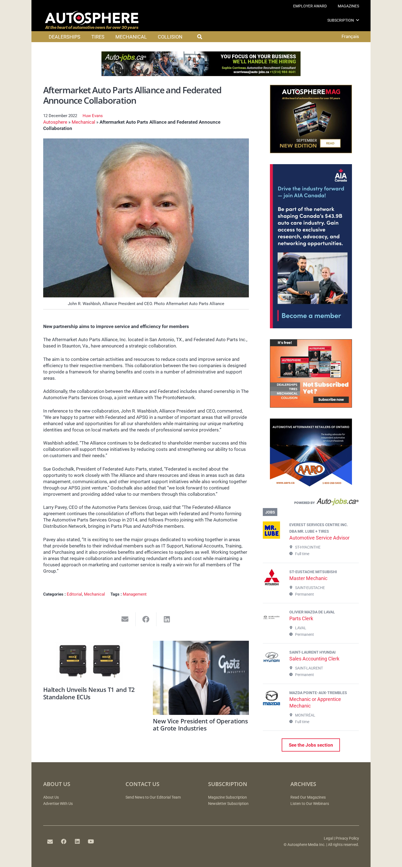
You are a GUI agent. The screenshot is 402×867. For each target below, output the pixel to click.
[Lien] (311, 503)
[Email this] (125, 619)
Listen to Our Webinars (309, 803)
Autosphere (55, 122)
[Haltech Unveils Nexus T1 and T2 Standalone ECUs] (91, 662)
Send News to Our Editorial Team (153, 797)
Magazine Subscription (227, 797)
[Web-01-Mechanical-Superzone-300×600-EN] (311, 326)
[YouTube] (91, 841)
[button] (357, 20)
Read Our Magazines (308, 797)
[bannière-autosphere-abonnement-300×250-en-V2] (311, 406)
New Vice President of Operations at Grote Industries (200, 724)
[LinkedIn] (77, 841)
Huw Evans (93, 115)
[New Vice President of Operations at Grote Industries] (201, 678)
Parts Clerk (301, 618)
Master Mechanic (308, 578)
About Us (51, 797)
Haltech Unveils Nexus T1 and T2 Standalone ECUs (89, 693)
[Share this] (146, 619)
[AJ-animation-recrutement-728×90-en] (201, 74)
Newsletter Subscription (228, 803)
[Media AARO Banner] (311, 485)
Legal (328, 838)
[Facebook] (64, 841)
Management (135, 594)
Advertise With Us (58, 803)
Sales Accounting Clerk (314, 659)
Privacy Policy (347, 838)
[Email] (50, 841)
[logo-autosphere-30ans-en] (91, 20)
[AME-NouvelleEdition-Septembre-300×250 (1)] (311, 151)
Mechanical (83, 122)
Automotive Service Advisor (319, 538)
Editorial (74, 594)
